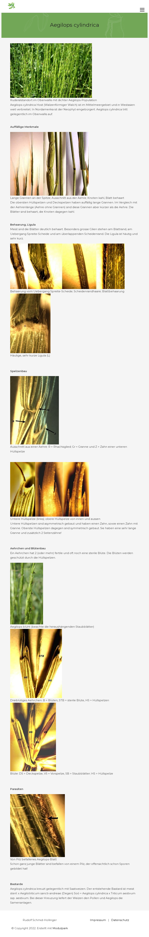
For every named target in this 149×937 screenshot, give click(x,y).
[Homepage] (61, 5)
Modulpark (60, 928)
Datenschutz (120, 920)
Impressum (98, 920)
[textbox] (74, 773)
